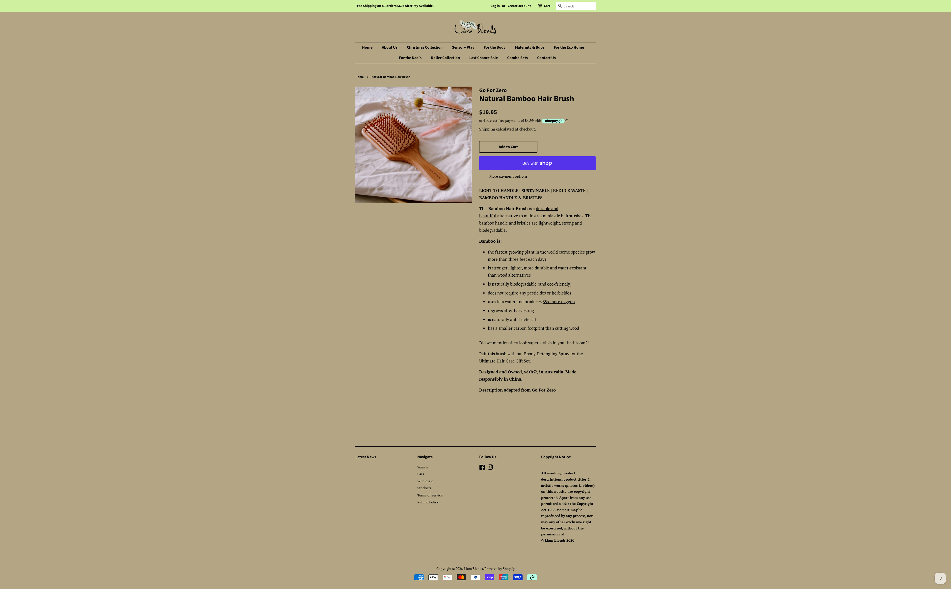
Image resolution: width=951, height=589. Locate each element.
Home (367, 47)
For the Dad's (410, 58)
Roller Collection (445, 58)
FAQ (420, 474)
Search (422, 467)
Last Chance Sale (483, 58)
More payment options (508, 176)
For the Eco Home (569, 47)
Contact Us (546, 58)
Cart (547, 5)
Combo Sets (517, 58)
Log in (495, 5)
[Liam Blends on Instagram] (490, 468)
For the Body (494, 47)
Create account (519, 5)
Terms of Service (430, 495)
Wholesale (425, 481)
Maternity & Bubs (529, 47)
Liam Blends (473, 568)
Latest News (365, 457)
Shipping (487, 129)
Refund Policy (428, 502)
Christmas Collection (425, 47)
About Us (389, 47)
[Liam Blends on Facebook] (482, 468)
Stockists (424, 488)
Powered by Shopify (499, 568)
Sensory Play (463, 47)
